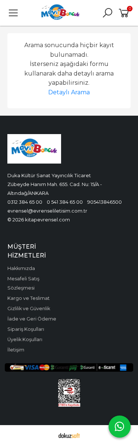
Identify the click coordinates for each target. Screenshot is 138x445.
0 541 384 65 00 (65, 202)
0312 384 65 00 (24, 202)
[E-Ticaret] (69, 435)
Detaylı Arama (69, 92)
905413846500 (104, 202)
